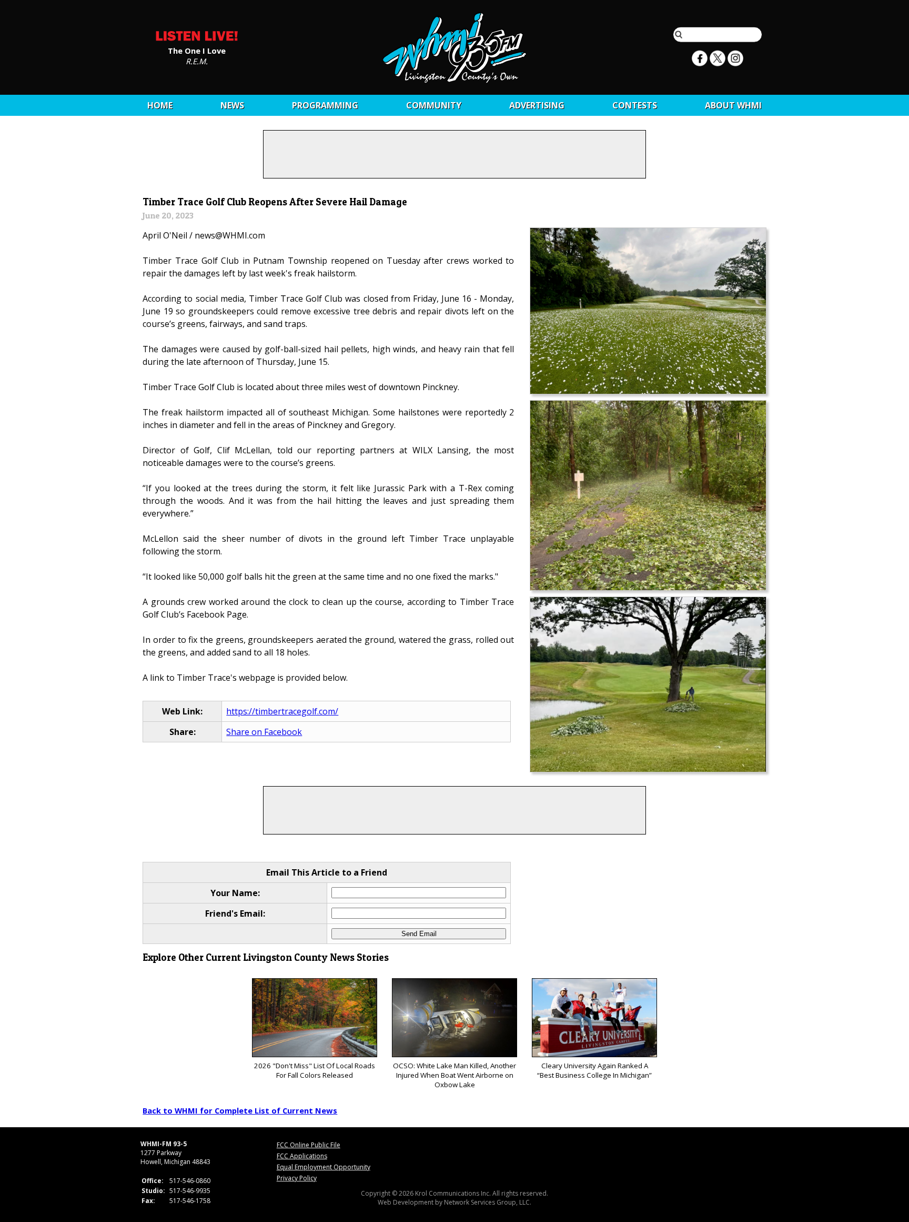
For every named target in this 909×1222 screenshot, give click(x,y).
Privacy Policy (297, 1178)
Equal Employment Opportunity (323, 1167)
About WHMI (733, 105)
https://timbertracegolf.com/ (282, 711)
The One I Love (197, 50)
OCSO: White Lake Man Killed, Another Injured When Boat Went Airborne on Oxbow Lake (454, 1075)
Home (160, 105)
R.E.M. (197, 60)
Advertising (536, 105)
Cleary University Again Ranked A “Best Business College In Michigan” (594, 1070)
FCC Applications (302, 1155)
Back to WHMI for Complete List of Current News (240, 1110)
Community (433, 105)
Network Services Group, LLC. (487, 1202)
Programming (325, 105)
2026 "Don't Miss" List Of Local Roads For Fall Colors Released (314, 1070)
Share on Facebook (264, 732)
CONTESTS (634, 105)
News (232, 105)
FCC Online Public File (308, 1144)
